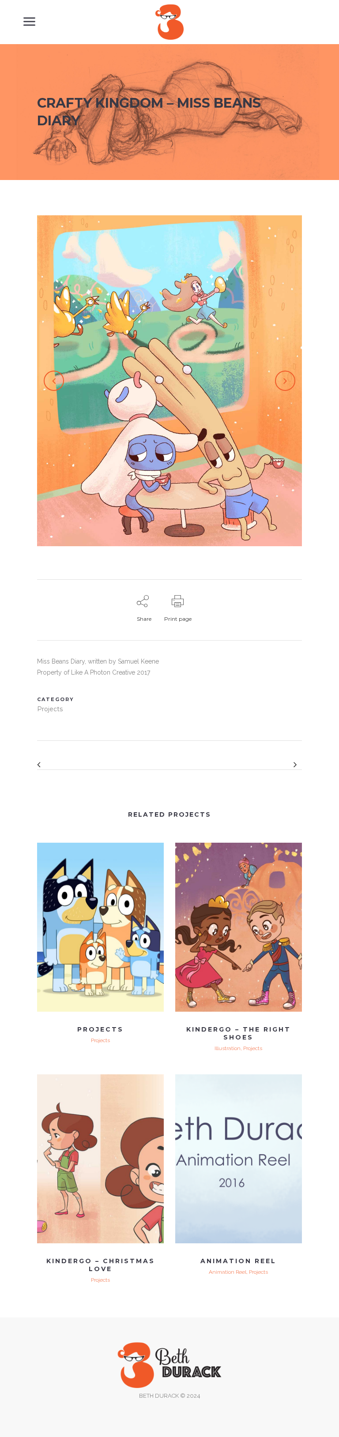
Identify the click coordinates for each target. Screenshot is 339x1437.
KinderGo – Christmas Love (100, 1265)
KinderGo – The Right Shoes (238, 1033)
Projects (100, 1029)
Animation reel (238, 1261)
